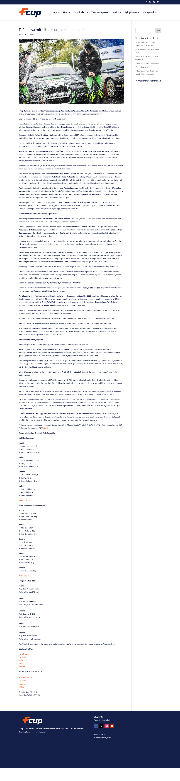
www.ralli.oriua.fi (25, 677)
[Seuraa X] (101, 726)
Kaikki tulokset (25, 500)
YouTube (22, 666)
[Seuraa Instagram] (106, 726)
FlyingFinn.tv (131, 13)
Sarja (54, 13)
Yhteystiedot (149, 13)
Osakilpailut (80, 13)
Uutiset (67, 13)
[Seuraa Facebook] (96, 726)
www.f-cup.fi (24, 654)
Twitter (21, 663)
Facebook (22, 657)
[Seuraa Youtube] (112, 726)
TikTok (21, 687)
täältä (45, 428)
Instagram (23, 660)
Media (116, 13)
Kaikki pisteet (24, 576)
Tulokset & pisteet (100, 13)
